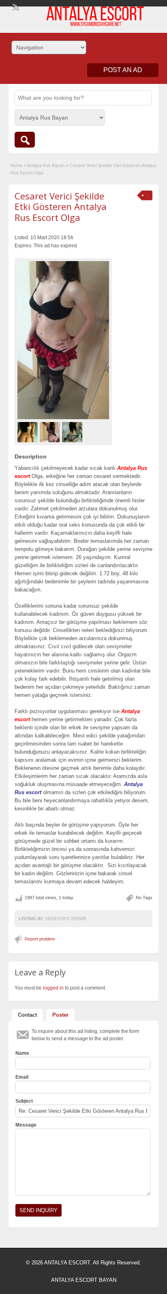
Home (16, 165)
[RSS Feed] (15, 6)
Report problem (40, 938)
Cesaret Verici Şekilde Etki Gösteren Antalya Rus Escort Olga (61, 206)
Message (25, 1125)
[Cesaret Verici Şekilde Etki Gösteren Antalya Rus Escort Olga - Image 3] (73, 432)
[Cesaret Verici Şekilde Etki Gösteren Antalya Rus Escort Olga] (63, 340)
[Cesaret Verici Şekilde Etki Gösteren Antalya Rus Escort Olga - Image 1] (28, 432)
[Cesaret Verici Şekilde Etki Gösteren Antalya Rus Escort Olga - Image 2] (51, 432)
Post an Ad (122, 69)
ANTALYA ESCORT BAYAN (83, 1280)
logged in (53, 988)
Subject (24, 1101)
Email (21, 1077)
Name (22, 1053)
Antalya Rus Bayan (45, 165)
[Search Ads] (25, 140)
